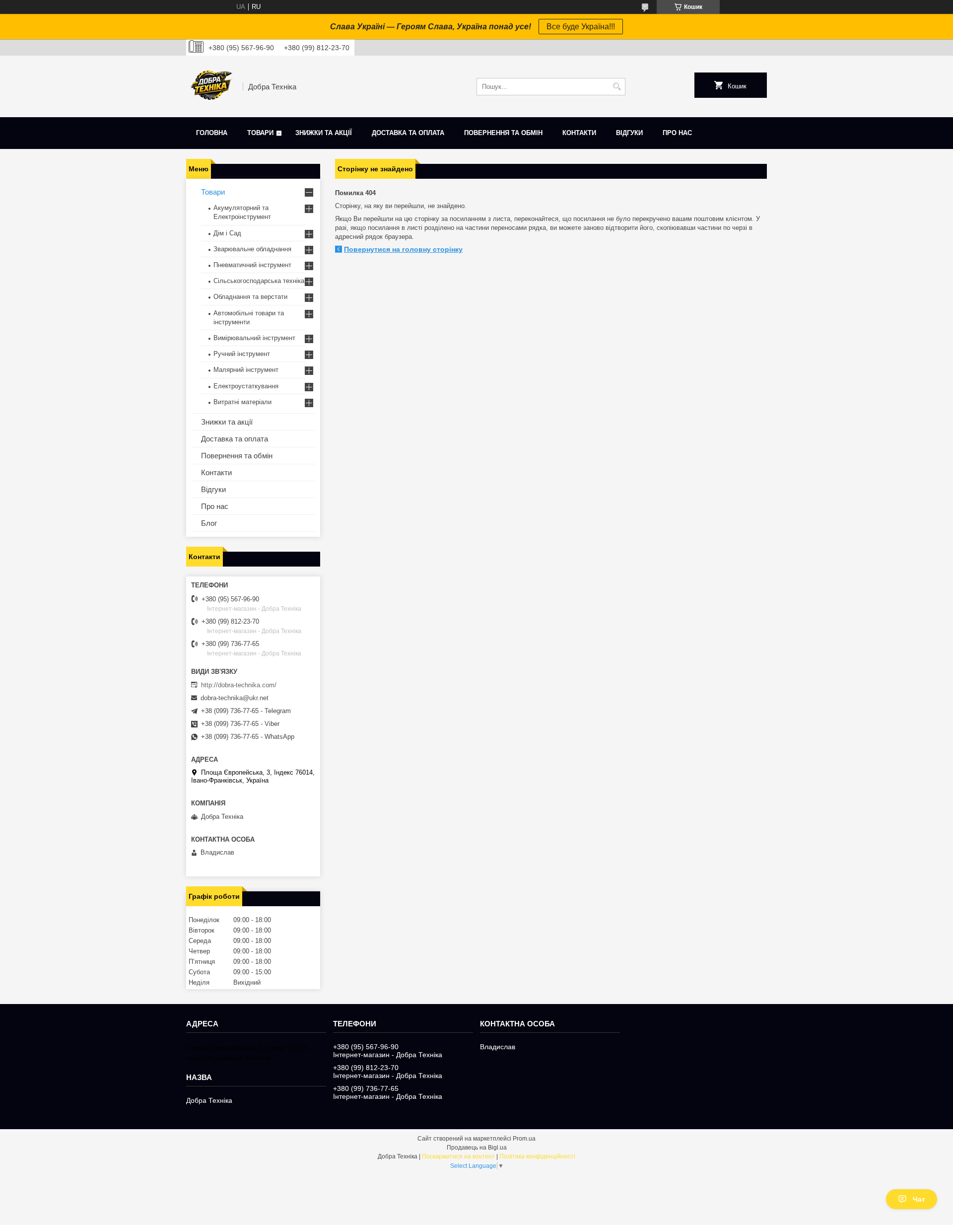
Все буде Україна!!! (580, 26)
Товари (260, 133)
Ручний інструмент (241, 354)
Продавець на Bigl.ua (477, 1147)
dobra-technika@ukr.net (235, 698)
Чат (919, 1199)
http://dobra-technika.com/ (238, 685)
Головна (211, 133)
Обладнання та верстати (250, 296)
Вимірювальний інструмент (254, 338)
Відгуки (629, 133)
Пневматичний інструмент (252, 265)
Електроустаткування (245, 386)
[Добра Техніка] (211, 86)
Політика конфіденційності (537, 1156)
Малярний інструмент (245, 369)
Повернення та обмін (503, 133)
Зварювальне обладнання (252, 249)
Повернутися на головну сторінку (403, 249)
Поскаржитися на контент (458, 1156)
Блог (209, 523)
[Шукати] (616, 86)
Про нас (677, 133)
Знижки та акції (323, 133)
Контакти (579, 133)
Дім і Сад (227, 233)
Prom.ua (524, 1138)
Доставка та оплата (408, 133)
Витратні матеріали (242, 402)
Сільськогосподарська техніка (258, 281)
